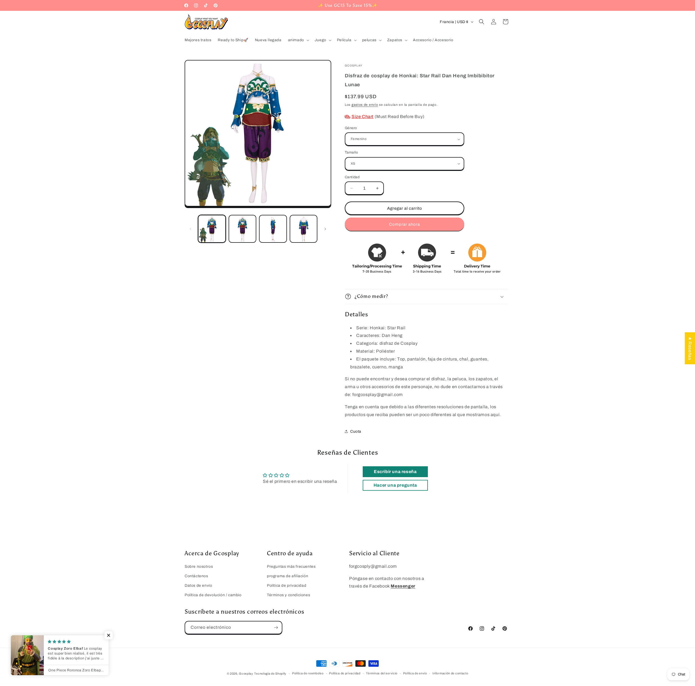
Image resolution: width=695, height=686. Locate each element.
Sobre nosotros (199, 566)
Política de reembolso (308, 673)
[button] (298, 40)
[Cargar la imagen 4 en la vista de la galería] (304, 229)
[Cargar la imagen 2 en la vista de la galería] (243, 229)
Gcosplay (246, 673)
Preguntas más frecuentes (291, 566)
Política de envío (415, 673)
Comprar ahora (404, 224)
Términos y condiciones (288, 595)
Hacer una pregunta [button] (395, 485)
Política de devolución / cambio (213, 595)
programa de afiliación (287, 576)
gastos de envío (365, 105)
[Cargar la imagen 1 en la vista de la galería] (212, 229)
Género (351, 128)
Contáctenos (196, 576)
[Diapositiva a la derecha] (325, 229)
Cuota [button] (355, 431)
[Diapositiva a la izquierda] (191, 229)
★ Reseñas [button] (690, 348)
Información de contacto (450, 673)
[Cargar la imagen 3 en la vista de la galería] (273, 229)
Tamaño (351, 152)
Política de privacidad (286, 585)
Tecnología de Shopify (270, 673)
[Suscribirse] (276, 627)
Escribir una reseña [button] (395, 471)
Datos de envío (198, 585)
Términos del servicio (381, 673)
